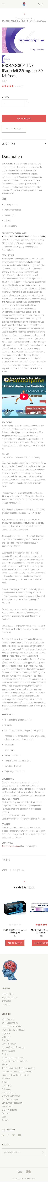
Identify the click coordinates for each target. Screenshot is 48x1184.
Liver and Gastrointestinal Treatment (17, 1071)
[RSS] (3, 1135)
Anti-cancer (6, 1089)
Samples (5, 1120)
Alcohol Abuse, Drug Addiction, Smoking (18, 1068)
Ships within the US (10, 1023)
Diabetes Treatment (10, 1099)
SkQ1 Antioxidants (9, 1110)
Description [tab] (8, 144)
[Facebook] (8, 1135)
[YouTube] (19, 1135)
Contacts (5, 1004)
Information (6, 1001)
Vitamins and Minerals (11, 1096)
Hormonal (6, 1078)
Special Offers (8, 994)
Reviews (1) (19, 86)
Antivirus (5, 1082)
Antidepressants (9, 1092)
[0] (42, 4)
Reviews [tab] (6, 860)
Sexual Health (7, 1106)
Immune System (8, 1051)
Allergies (5, 1040)
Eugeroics (6, 1033)
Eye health (6, 1037)
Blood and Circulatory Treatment (15, 1075)
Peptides (5, 1054)
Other (4, 1117)
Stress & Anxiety (9, 1044)
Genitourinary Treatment (12, 1103)
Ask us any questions (11, 846)
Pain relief (6, 1113)
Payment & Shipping (10, 997)
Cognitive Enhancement (11, 1026)
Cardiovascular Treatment (12, 1057)
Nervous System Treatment (13, 1047)
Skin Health (6, 1064)
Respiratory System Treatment (14, 1061)
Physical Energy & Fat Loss (13, 1030)
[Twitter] (13, 1135)
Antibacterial (7, 1085)
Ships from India (8, 1019)
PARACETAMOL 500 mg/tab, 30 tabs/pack (14, 931)
